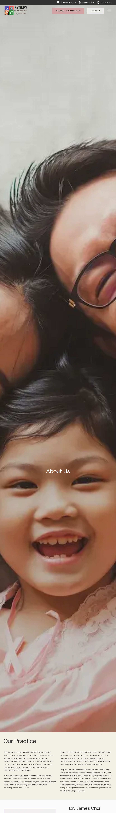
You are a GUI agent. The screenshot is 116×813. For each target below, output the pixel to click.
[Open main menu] (109, 11)
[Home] (16, 11)
